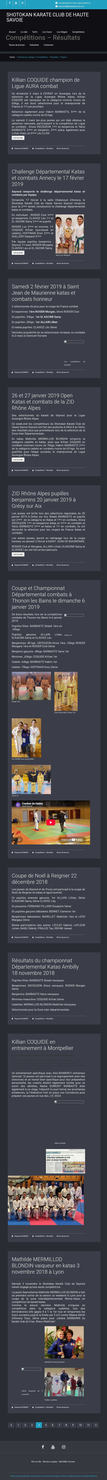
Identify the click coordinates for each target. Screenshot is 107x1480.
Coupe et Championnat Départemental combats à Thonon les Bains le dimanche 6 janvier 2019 (48, 597)
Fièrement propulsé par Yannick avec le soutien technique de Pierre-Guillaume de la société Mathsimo (53, 1476)
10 (80, 1425)
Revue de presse (17, 45)
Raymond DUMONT (21, 148)
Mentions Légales (50, 1461)
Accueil (12, 32)
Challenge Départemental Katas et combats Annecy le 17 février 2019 (48, 178)
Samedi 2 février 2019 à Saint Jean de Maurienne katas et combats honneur (45, 293)
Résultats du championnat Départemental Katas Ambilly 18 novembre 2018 (45, 967)
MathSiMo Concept (67, 1461)
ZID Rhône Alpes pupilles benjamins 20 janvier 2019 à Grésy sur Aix (44, 499)
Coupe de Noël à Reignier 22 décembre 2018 (44, 879)
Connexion (48, 45)
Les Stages (62, 32)
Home (12, 57)
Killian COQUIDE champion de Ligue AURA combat (46, 83)
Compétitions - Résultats (44, 148)
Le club (24, 32)
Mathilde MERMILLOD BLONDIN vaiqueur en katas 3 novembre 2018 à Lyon (45, 1265)
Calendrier (34, 45)
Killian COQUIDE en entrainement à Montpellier (42, 1045)
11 (88, 1425)
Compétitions (78, 32)
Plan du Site (36, 1461)
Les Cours (47, 32)
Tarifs (34, 32)
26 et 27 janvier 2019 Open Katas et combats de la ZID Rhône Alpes (43, 401)
